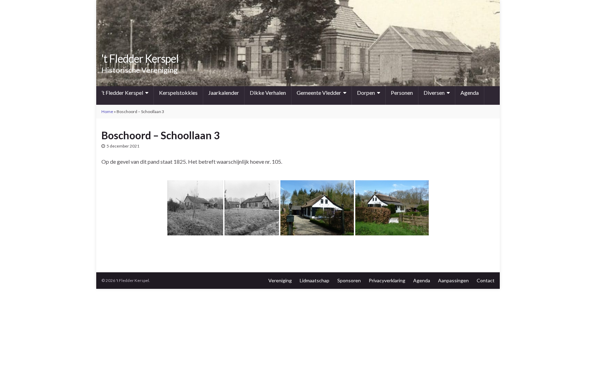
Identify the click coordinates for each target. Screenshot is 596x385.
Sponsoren (349, 280)
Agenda (469, 92)
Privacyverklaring (387, 280)
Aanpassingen (453, 280)
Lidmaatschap (314, 280)
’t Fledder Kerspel (122, 92)
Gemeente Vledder (319, 92)
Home (107, 111)
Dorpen (366, 92)
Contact (486, 280)
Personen (402, 92)
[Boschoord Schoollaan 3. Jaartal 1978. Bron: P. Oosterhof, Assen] (252, 207)
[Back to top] (580, 369)
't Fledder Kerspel (140, 58)
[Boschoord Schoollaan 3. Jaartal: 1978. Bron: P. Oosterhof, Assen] (195, 207)
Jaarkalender (223, 92)
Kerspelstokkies (178, 92)
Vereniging (280, 280)
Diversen (434, 92)
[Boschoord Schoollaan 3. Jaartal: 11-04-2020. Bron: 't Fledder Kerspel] (317, 207)
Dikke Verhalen (268, 92)
